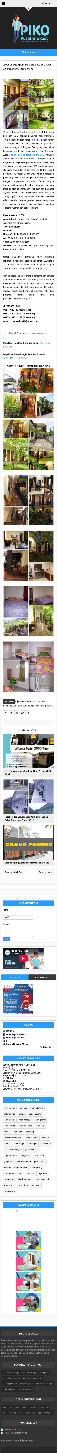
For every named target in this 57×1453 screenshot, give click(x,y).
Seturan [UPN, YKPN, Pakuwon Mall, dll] (22, 1089)
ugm (49, 705)
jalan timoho (39, 1161)
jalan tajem (30, 1149)
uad (39, 1413)
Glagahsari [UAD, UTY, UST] (15, 1075)
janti (21, 1173)
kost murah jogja (29, 1373)
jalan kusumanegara (13, 1149)
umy (28, 1413)
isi (34, 1413)
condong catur (35, 1114)
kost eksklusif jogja (44, 1384)
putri (34, 701)
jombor (7, 1144)
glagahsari (8, 1161)
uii (15, 1413)
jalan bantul (46, 1144)
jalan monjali (9, 1120)
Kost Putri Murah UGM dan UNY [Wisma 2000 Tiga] (28, 773)
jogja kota (26, 1155)
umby (25, 1407)
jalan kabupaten (24, 1161)
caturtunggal (9, 1114)
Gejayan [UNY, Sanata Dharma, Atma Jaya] (22, 1073)
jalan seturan (9, 1126)
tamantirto (8, 1179)
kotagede (8, 1185)
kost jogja (6, 1378)
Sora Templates (23, 1449)
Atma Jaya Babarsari (16, 1034)
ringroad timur (22, 1185)
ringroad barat (20, 1167)
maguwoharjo (32, 1138)
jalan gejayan (40, 1120)
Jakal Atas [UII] (10, 1081)
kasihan (7, 1167)
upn (11, 1407)
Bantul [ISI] (8, 1067)
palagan (45, 1138)
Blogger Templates (43, 1449)
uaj (9, 1413)
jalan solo (40, 1126)
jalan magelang (25, 1126)
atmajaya (48, 1413)
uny (17, 1407)
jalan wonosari (42, 1179)
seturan (22, 1114)
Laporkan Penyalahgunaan (17, 1440)
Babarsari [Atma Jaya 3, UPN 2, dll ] (19, 1064)
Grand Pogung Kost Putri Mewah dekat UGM (27, 862)
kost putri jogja (26, 1384)
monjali (7, 1132)
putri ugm (17, 705)
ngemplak (43, 1173)
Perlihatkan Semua (47, 1047)
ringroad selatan (11, 1155)
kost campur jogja (25, 1389)
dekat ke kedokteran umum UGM (28, 155)
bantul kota (39, 1155)
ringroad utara (36, 1108)
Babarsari (18, 1132)
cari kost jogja (8, 1389)
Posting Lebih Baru (14, 872)
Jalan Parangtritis (25, 1179)
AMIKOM (10, 1031)
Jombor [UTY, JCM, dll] (13, 1083)
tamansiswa (9, 1191)
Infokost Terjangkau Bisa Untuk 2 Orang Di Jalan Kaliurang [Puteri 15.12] (26, 818)
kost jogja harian (9, 1384)
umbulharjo (19, 1144)
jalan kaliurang (24, 701)
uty (3, 1413)
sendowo (36, 1185)
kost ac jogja (19, 1378)
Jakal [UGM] (8, 1078)
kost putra (44, 1373)
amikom (34, 1407)
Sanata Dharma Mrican (17, 1044)
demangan (32, 1144)
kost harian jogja (35, 1378)
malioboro (30, 1173)
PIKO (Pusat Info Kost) (16, 1432)
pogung (23, 1108)
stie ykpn (45, 1407)
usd (21, 1413)
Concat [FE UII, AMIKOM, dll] (16, 1070)
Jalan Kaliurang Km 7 (13, 1138)
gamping (30, 1132)
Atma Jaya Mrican (15, 1037)
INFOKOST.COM (12, 1429)
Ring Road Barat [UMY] (13, 1086)
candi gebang (36, 1167)
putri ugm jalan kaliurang (34, 705)
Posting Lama (45, 872)
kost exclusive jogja (10, 1373)
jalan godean (9, 1173)
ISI (7, 1041)
